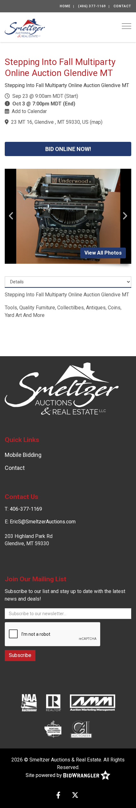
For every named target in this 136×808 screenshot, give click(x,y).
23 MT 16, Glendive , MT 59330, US (50, 122)
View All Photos (103, 253)
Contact (122, 6)
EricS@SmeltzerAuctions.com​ (43, 522)
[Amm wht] (92, 702)
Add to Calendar (29, 111)
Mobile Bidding (23, 454)
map (96, 122)
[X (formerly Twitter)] (75, 795)
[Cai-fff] (81, 729)
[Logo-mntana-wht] (52, 729)
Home (65, 6)
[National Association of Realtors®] (53, 702)
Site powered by (44, 775)
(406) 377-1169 (92, 6)
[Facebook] (58, 795)
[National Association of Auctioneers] (29, 702)
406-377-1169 (26, 509)
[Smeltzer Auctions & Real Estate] (25, 27)
